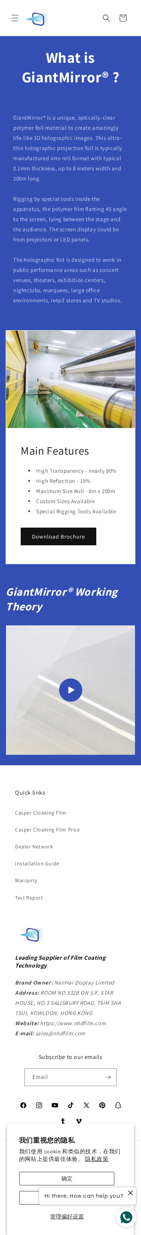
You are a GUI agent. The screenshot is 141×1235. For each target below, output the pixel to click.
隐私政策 (96, 1158)
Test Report (29, 897)
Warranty (26, 880)
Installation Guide (37, 863)
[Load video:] (70, 690)
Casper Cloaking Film (41, 812)
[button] (15, 18)
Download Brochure (58, 536)
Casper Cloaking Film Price (47, 829)
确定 (67, 1178)
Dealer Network (34, 846)
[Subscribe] (108, 1077)
